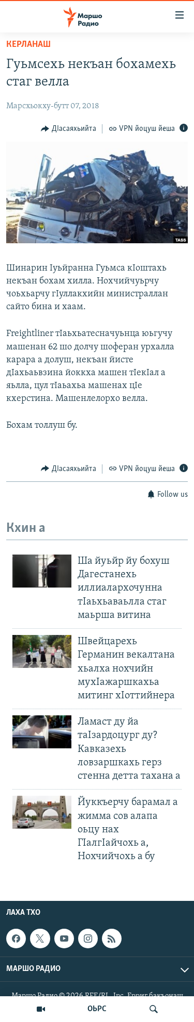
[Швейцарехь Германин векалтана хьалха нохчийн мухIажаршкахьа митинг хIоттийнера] (41, 651)
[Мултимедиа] (40, 1009)
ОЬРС (97, 1009)
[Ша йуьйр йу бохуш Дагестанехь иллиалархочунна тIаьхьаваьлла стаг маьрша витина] (41, 571)
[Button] (68, 129)
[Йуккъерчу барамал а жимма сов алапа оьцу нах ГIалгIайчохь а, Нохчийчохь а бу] (41, 812)
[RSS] (112, 938)
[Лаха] (153, 1009)
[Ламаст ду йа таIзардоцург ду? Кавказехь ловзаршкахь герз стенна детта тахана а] (41, 731)
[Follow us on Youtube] (64, 938)
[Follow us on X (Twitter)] (40, 938)
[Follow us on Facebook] (16, 938)
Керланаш (28, 44)
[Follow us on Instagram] (88, 938)
